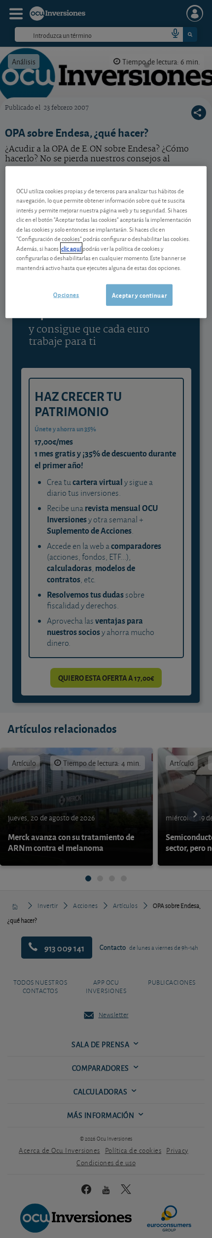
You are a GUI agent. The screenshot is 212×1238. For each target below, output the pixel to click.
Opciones (66, 294)
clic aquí (71, 247)
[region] (106, 242)
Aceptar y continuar (139, 295)
